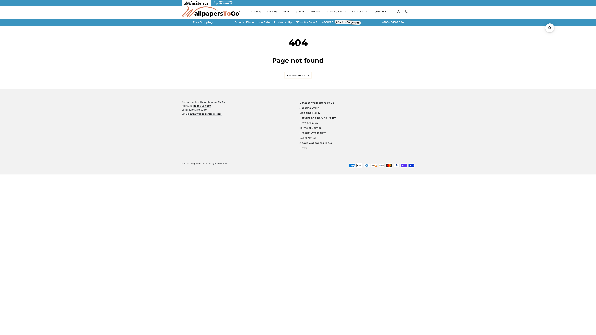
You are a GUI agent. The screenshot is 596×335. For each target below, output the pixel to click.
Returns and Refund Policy (318, 117)
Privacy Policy (309, 122)
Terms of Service (311, 127)
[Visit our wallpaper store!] (196, 5)
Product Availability (313, 132)
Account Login (309, 107)
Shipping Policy (310, 112)
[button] (549, 27)
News (303, 148)
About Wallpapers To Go (316, 142)
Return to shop (298, 75)
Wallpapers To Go (199, 163)
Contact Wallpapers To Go (317, 102)
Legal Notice (308, 137)
